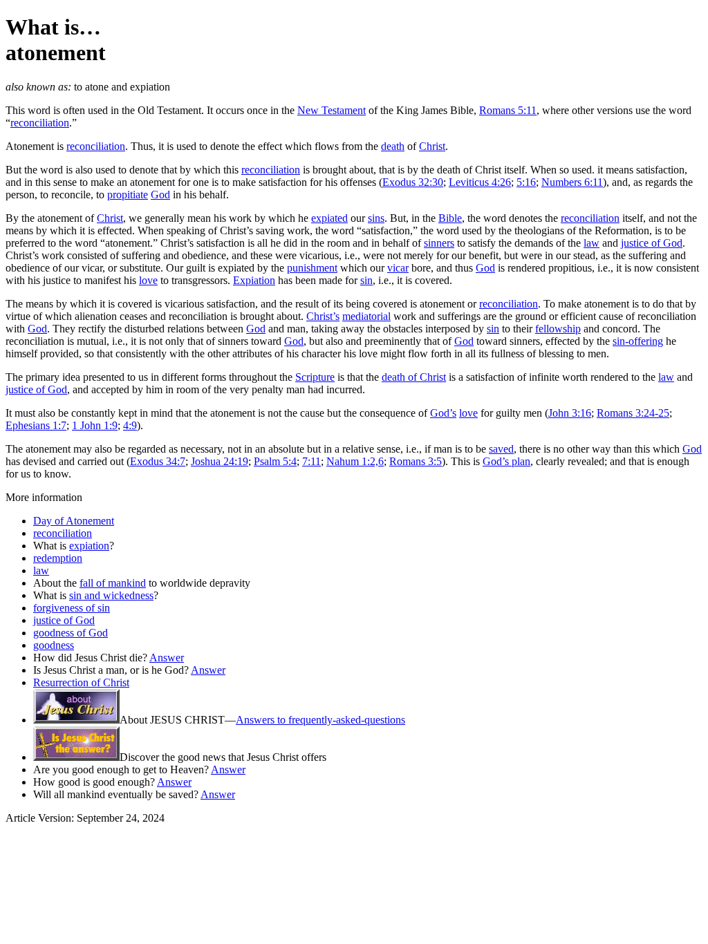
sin (366, 280)
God (160, 194)
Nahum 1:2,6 (355, 461)
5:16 (526, 182)
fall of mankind (113, 583)
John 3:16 (569, 413)
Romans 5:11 (508, 110)
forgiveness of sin (71, 608)
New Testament (331, 110)
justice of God (651, 243)
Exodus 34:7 (157, 461)
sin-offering (638, 341)
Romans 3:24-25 (633, 413)
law (591, 243)
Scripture (315, 377)
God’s (443, 413)
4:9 (130, 425)
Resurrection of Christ (81, 682)
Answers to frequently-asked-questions (320, 720)
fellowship (558, 328)
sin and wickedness (111, 595)
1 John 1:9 (95, 425)
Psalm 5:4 (275, 461)
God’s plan (506, 461)
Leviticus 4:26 (480, 182)
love (148, 280)
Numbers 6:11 (572, 182)
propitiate (127, 194)
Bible (450, 218)
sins (376, 218)
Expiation (254, 280)
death (392, 146)
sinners (439, 243)
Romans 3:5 (415, 461)
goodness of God (70, 633)
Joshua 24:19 (219, 461)
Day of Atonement (73, 521)
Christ (432, 146)
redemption (57, 558)
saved (501, 449)
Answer (166, 657)
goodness (53, 645)
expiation (89, 545)
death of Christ (414, 377)
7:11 (311, 461)
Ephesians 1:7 (36, 425)
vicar (398, 268)
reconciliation (39, 123)
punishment (312, 268)
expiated (329, 218)
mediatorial (366, 316)
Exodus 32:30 (412, 182)
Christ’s (322, 316)
